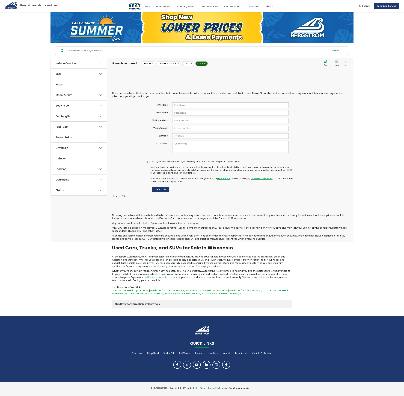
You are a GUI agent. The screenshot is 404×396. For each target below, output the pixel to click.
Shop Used (153, 353)
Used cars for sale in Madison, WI (247, 290)
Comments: (162, 143)
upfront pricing (159, 266)
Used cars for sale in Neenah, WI (186, 293)
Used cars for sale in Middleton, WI (148, 293)
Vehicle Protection (262, 353)
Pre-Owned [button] (163, 6)
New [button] (147, 6)
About (226, 353)
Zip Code (163, 135)
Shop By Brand (186, 6)
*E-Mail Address (160, 120)
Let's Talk (160, 189)
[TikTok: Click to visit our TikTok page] (226, 365)
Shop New (137, 353)
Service (199, 353)
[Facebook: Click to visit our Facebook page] (177, 365)
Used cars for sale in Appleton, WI (130, 290)
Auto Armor (241, 353)
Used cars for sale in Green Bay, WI (169, 290)
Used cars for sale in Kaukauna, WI (209, 290)
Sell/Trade (184, 353)
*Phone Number (160, 128)
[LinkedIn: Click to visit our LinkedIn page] (206, 365)
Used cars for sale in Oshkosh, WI (224, 293)
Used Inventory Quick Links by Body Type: (137, 304)
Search (335, 50)
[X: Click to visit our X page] (187, 365)
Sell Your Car (210, 6)
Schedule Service (386, 6)
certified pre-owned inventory (160, 277)
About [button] (269, 6)
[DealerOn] (159, 388)
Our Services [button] (232, 6)
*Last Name (162, 112)
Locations (253, 6)
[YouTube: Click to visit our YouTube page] (196, 365)
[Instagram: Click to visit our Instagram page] (216, 365)
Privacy (203, 388)
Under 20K (169, 353)
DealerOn (194, 388)
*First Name (162, 104)
